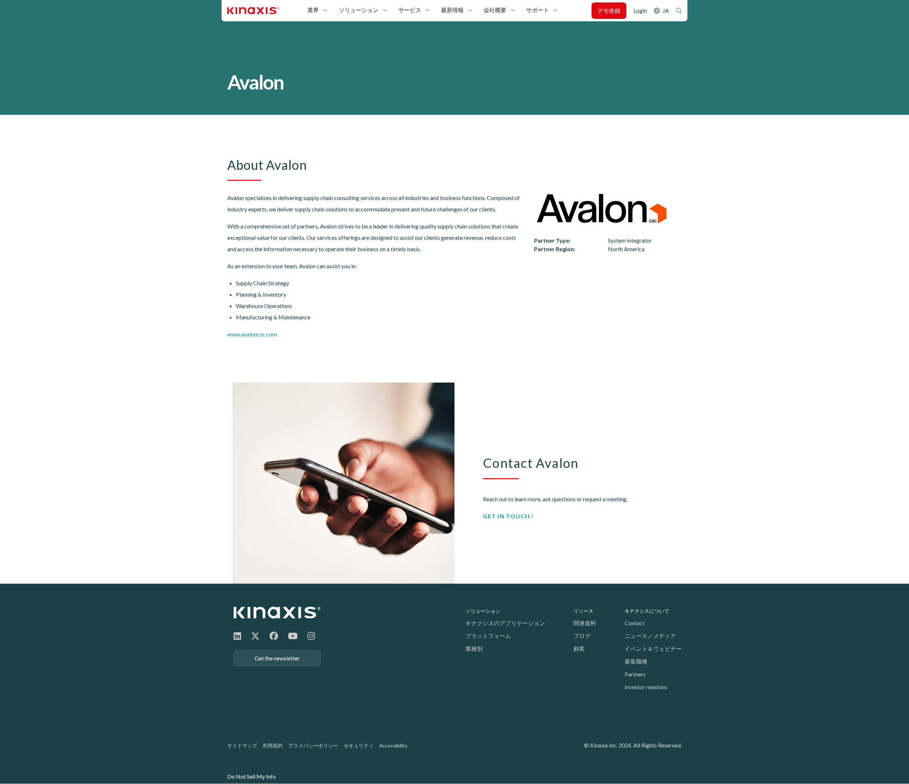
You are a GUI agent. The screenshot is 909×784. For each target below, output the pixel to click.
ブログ (581, 635)
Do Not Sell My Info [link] (251, 776)
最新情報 (452, 9)
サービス (409, 9)
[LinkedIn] (237, 636)
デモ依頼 (609, 10)
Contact (634, 623)
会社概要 (495, 9)
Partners (635, 674)
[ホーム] (277, 612)
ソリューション (359, 9)
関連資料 (584, 623)
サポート (537, 9)
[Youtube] (293, 636)
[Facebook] (274, 636)
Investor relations (646, 686)
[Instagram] (311, 636)
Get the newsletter (277, 658)
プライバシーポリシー (313, 745)
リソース (583, 611)
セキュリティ (359, 745)
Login (640, 10)
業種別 (474, 648)
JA (666, 10)
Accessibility (393, 745)
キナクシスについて (647, 611)
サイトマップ (242, 745)
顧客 (579, 648)
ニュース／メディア (650, 635)
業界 (313, 9)
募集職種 (636, 661)
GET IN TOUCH (506, 516)
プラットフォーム (488, 635)
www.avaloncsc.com (252, 334)
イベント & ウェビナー (653, 648)
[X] (255, 636)
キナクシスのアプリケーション (505, 623)
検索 (679, 10)
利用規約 (273, 745)
